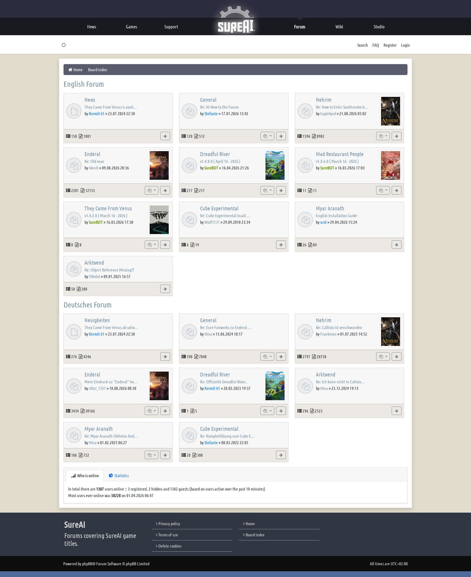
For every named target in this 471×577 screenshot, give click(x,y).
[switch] (64, 45)
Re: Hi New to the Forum (219, 106)
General (208, 99)
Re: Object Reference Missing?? (109, 269)
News (89, 99)
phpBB (87, 563)
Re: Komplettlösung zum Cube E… (227, 435)
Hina (208, 333)
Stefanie (211, 113)
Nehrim (323, 99)
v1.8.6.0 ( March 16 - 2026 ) (337, 161)
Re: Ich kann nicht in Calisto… (340, 381)
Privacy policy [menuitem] (169, 523)
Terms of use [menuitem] (168, 534)
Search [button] (362, 44)
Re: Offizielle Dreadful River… (224, 381)
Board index (254, 534)
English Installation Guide (336, 215)
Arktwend (94, 262)
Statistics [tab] (121, 475)
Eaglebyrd (328, 113)
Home (250, 523)
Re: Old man (94, 161)
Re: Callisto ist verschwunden (339, 327)
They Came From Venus (108, 208)
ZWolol (94, 276)
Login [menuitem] (405, 44)
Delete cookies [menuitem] (170, 545)
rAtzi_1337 (97, 388)
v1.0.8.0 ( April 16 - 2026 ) (220, 161)
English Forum (84, 83)
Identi (93, 167)
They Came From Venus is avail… (110, 106)
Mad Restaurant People (340, 154)
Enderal (92, 154)
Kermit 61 (96, 113)
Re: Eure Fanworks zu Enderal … (225, 327)
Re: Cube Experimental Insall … (225, 215)
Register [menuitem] (390, 44)
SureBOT (211, 167)
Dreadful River (215, 154)
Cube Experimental (219, 208)
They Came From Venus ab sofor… (111, 327)
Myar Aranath (330, 208)
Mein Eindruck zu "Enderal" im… (110, 381)
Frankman (328, 333)
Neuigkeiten (97, 320)
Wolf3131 (212, 222)
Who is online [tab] (87, 475)
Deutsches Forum (88, 304)
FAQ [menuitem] (375, 44)
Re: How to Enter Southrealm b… (342, 106)
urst (323, 222)
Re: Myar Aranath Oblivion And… (111, 435)
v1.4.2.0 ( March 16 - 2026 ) (106, 215)
